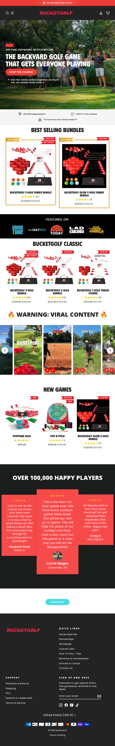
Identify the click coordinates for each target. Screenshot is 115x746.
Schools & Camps (69, 663)
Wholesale (65, 644)
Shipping (11, 688)
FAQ (8, 693)
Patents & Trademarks (19, 698)
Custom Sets (66, 648)
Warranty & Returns (17, 683)
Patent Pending (57, 735)
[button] (29, 196)
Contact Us (66, 668)
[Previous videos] (4, 350)
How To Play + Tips (70, 653)
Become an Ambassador (74, 658)
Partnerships (66, 639)
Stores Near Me (68, 634)
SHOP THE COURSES (21, 72)
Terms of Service (16, 703)
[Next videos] (110, 350)
